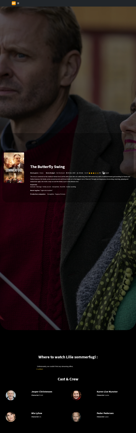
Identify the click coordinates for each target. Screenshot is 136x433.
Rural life (62, 187)
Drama (41, 173)
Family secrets (47, 187)
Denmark (33, 187)
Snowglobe (50, 194)
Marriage (39, 187)
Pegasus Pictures (60, 194)
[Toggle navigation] (18, 3)
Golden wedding (71, 187)
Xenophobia (55, 187)
